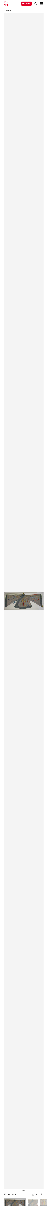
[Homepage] (6, 3)
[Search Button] (36, 3)
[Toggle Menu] (42, 3)
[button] (24, 601)
